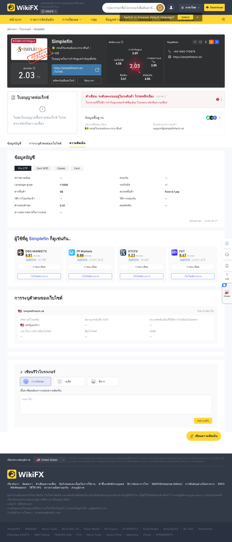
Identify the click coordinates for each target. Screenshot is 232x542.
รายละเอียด (39, 266)
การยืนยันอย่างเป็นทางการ (200, 483)
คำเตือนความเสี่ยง (46, 483)
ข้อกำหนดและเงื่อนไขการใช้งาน (77, 483)
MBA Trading (41, 534)
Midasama (132, 534)
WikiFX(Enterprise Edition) (167, 483)
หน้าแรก (12, 29)
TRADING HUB (62, 534)
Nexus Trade (94, 534)
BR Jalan (188, 528)
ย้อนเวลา (89, 80)
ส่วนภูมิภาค (77, 487)
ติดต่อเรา (27, 483)
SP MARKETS (130, 528)
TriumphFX (13, 528)
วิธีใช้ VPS (35, 487)
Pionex (147, 534)
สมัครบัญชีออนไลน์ (63, 80)
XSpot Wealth (92, 528)
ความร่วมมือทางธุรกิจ (56, 487)
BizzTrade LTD (70, 528)
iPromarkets (205, 528)
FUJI (79, 534)
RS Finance (111, 528)
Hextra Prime (114, 534)
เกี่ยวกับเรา (13, 483)
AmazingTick (171, 528)
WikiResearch (18, 487)
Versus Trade (49, 528)
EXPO (221, 483)
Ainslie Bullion (151, 528)
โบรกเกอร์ (25, 29)
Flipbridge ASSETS (18, 534)
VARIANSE (31, 528)
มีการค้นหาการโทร (138, 483)
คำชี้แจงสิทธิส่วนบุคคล (111, 483)
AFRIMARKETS (164, 534)
